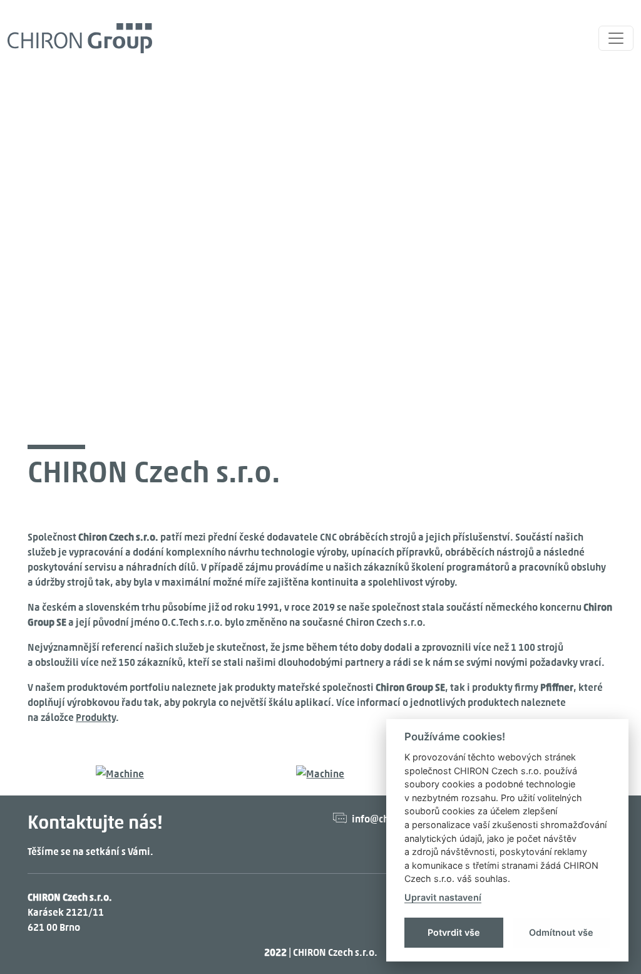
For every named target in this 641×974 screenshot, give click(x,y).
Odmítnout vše (561, 932)
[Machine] (120, 772)
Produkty (96, 716)
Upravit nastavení (442, 897)
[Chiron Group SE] (80, 38)
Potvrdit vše (454, 932)
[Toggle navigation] (615, 38)
